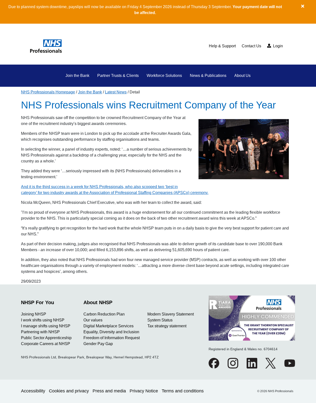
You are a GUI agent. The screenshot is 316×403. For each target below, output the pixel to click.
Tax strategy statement (166, 326)
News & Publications (208, 75)
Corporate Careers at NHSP (45, 344)
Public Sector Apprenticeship (46, 338)
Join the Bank (77, 75)
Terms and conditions (183, 390)
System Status (160, 320)
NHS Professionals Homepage (48, 92)
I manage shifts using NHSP (45, 326)
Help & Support (222, 46)
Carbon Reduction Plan (104, 314)
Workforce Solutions (164, 75)
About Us (242, 75)
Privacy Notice (144, 390)
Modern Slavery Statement (170, 314)
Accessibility (33, 390)
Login (277, 46)
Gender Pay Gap (98, 344)
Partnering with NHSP (40, 332)
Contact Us (251, 46)
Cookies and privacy (69, 390)
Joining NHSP (33, 314)
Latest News (116, 92)
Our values (92, 320)
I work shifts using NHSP (42, 320)
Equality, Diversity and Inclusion (111, 332)
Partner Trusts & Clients (118, 75)
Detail (135, 92)
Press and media (109, 390)
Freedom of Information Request (111, 338)
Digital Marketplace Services (108, 326)
